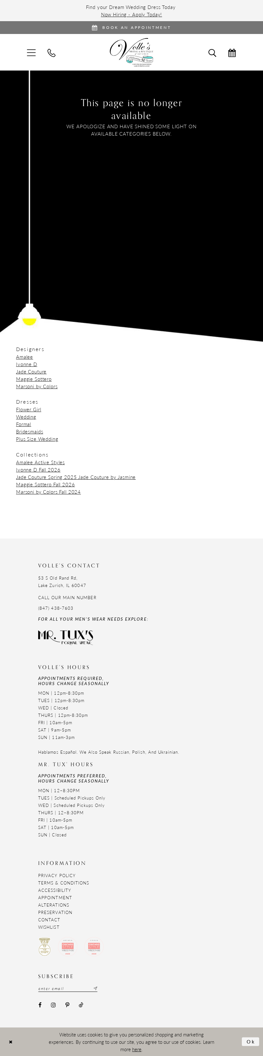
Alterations (53, 905)
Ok (251, 1041)
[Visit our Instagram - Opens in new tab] (53, 1005)
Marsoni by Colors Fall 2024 (48, 491)
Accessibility (54, 890)
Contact (49, 920)
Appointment (55, 897)
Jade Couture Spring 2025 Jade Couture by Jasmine (76, 477)
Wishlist (49, 927)
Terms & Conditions (63, 883)
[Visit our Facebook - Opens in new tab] (40, 1005)
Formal (23, 424)
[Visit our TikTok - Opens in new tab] (80, 1005)
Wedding (26, 416)
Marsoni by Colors (37, 386)
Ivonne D (26, 364)
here (136, 1049)
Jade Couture (31, 371)
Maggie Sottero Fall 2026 (45, 484)
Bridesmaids (29, 431)
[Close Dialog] (10, 1041)
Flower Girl (28, 409)
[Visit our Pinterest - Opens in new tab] (67, 1005)
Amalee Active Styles (40, 462)
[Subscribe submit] (95, 988)
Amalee (24, 356)
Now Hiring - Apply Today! (131, 14)
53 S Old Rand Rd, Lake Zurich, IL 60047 (62, 581)
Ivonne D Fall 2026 (38, 469)
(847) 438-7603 (55, 608)
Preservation (55, 912)
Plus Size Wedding (37, 438)
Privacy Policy (57, 875)
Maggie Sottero (34, 378)
